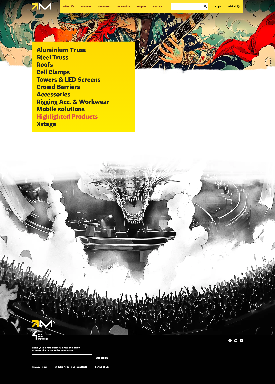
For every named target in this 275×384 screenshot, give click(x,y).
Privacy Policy (40, 367)
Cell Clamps (53, 72)
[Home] (42, 6)
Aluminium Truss (61, 49)
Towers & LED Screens (69, 79)
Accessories (53, 94)
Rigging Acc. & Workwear (73, 101)
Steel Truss (52, 57)
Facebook (230, 340)
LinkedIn (241, 340)
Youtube (235, 340)
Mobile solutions (61, 109)
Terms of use (102, 367)
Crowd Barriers (58, 86)
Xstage (46, 123)
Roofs (45, 64)
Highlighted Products (67, 116)
